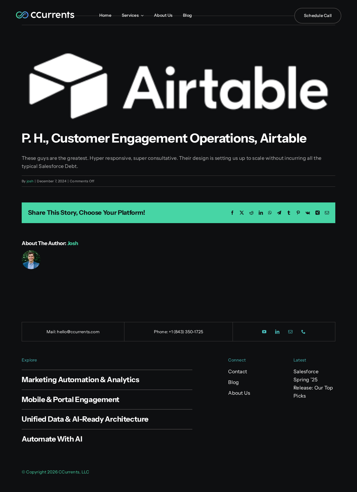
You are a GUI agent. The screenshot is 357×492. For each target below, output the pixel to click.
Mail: (52, 331)
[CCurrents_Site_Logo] (45, 12)
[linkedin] (277, 331)
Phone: (161, 331)
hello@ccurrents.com (78, 331)
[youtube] (264, 331)
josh (30, 181)
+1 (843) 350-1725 (186, 331)
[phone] (303, 331)
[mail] (290, 331)
